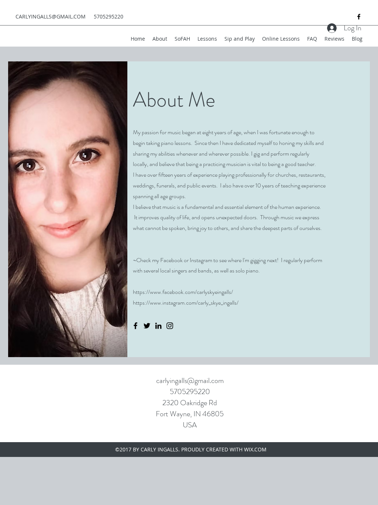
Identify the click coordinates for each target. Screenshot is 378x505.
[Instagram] (169, 325)
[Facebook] (135, 325)
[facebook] (358, 16)
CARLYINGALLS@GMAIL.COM (51, 16)
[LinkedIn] (158, 325)
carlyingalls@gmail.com (190, 380)
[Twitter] (146, 325)
